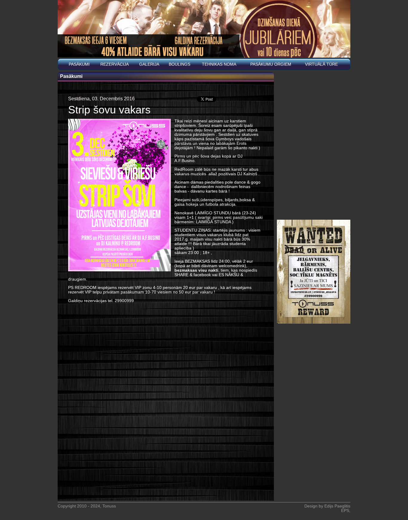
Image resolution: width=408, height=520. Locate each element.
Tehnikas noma (219, 64)
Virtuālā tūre (321, 64)
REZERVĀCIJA (114, 64)
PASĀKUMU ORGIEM (270, 64)
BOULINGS (179, 64)
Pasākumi (79, 64)
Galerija (149, 64)
